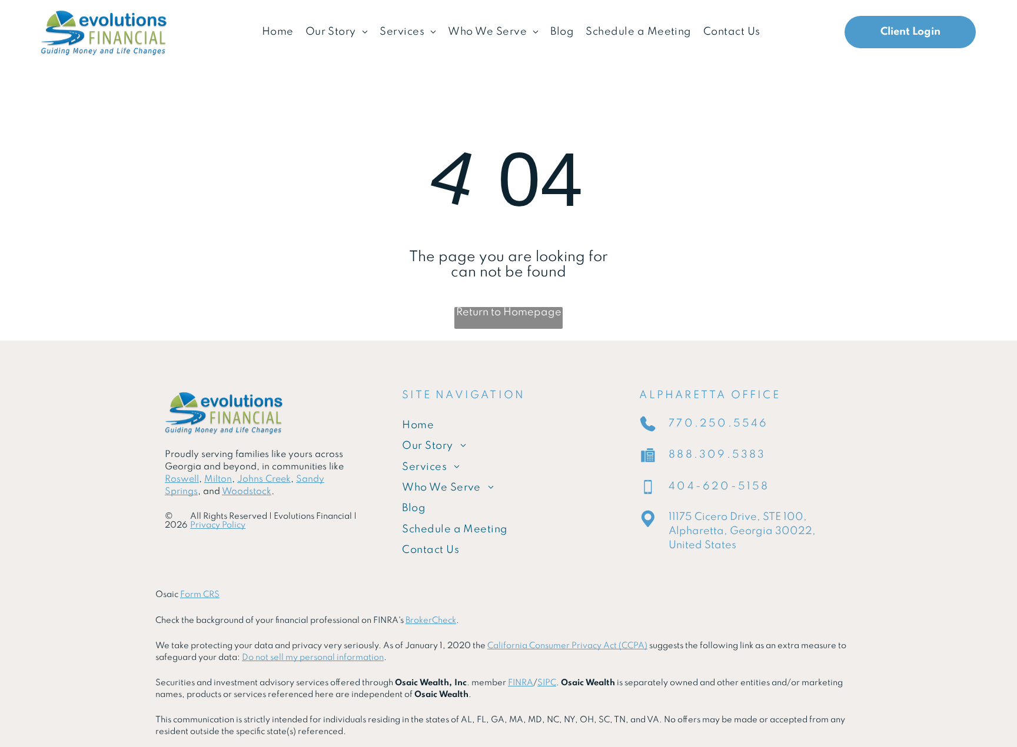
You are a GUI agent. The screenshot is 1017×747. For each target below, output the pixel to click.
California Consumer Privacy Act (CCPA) (567, 646)
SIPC (546, 683)
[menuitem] (278, 32)
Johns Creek (264, 479)
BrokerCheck (431, 620)
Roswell (182, 479)
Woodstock (246, 491)
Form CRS (200, 595)
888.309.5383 (717, 454)
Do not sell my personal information (313, 657)
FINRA (520, 683)
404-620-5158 (719, 486)
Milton (218, 479)
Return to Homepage (508, 312)
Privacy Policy (217, 525)
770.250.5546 (718, 423)
